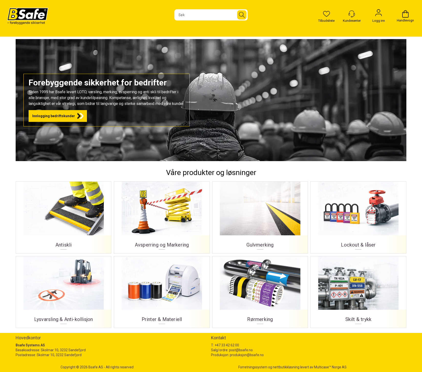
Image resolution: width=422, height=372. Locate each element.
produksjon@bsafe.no (247, 355)
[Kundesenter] (351, 14)
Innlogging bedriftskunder (53, 116)
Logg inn (378, 14)
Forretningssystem (252, 367)
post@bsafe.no (241, 350)
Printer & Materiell (162, 290)
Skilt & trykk (358, 290)
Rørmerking (260, 290)
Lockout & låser (358, 216)
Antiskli (63, 216)
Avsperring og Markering (162, 216)
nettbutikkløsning (286, 367)
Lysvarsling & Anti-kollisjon (63, 290)
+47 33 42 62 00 (227, 345)
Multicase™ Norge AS (330, 367)
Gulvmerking (260, 216)
